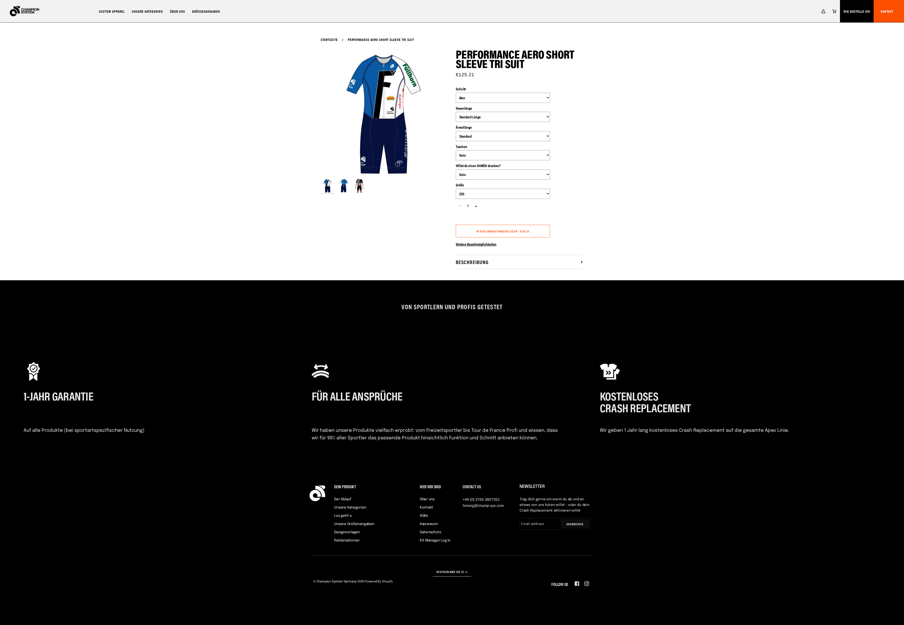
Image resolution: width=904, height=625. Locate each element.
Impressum (429, 524)
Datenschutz (430, 532)
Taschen (461, 146)
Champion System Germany (336, 581)
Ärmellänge (464, 127)
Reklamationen (346, 540)
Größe (460, 185)
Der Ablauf (342, 499)
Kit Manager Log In (435, 540)
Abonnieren (574, 524)
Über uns (427, 499)
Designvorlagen (347, 532)
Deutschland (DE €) (450, 571)
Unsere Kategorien (350, 507)
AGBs (424, 516)
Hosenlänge (464, 108)
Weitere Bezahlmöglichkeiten (476, 244)
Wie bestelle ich (856, 11)
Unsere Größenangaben (354, 524)
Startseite (329, 39)
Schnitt (461, 89)
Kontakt (887, 11)
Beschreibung (472, 261)
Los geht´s (343, 516)
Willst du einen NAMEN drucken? (478, 165)
